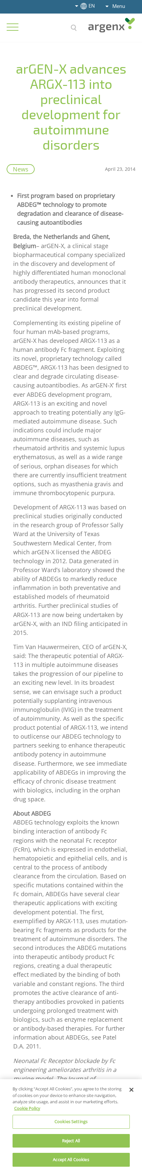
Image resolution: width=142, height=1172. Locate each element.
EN (92, 5)
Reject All (71, 1141)
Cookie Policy (27, 1108)
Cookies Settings (71, 1121)
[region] (71, 1125)
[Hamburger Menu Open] (12, 27)
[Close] (131, 1089)
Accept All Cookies (71, 1159)
